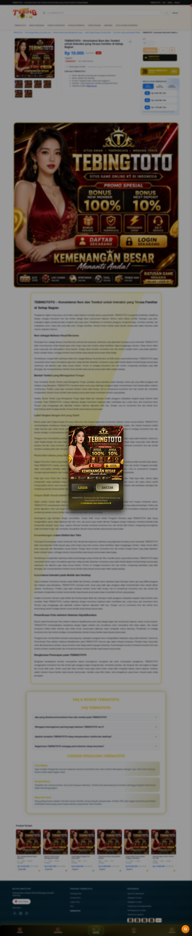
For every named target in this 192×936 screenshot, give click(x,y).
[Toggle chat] (185, 929)
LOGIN (83, 487)
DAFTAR (107, 487)
